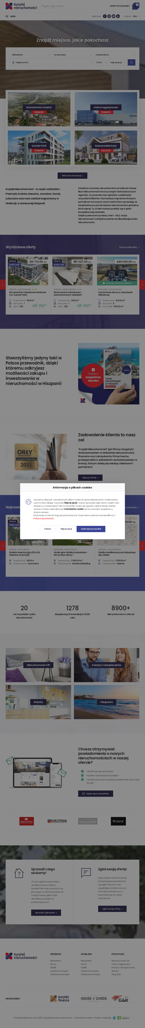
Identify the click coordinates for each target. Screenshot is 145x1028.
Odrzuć (47, 528)
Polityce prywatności (44, 518)
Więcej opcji (66, 528)
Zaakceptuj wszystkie (91, 528)
